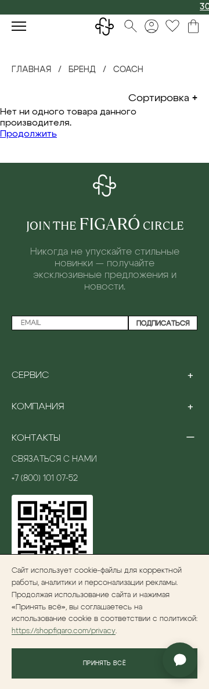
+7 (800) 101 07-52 (45, 478)
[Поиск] (130, 26)
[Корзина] (193, 26)
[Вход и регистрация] (151, 26)
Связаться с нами (54, 459)
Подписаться (163, 323)
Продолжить (28, 133)
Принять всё (104, 663)
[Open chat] (180, 659)
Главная (31, 70)
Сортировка (158, 98)
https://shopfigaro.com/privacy (64, 631)
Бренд (82, 70)
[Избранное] (172, 26)
